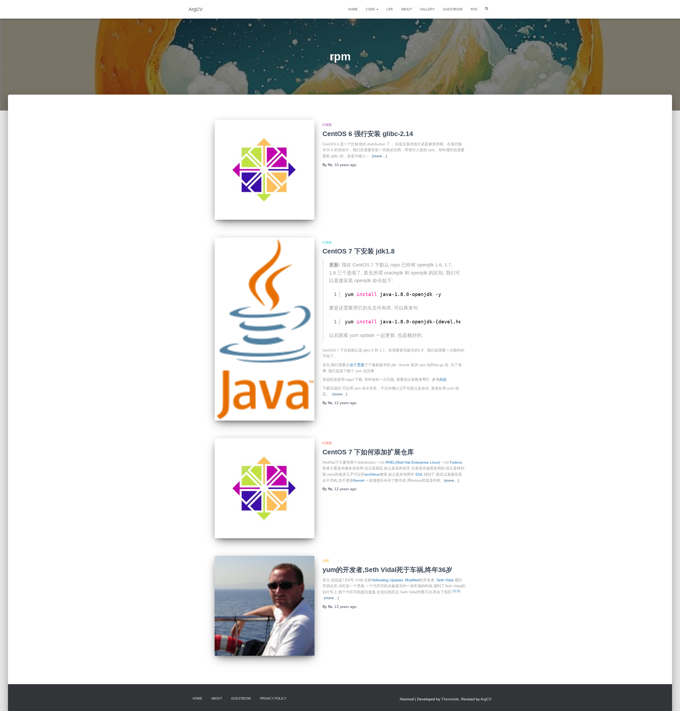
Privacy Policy (273, 698)
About (406, 9)
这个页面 (357, 365)
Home (353, 9)
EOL (419, 474)
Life (389, 9)
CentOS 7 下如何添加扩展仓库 (368, 452)
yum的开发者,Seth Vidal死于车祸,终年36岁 (387, 569)
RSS (474, 9)
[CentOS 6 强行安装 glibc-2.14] (264, 170)
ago (345, 165)
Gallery (427, 9)
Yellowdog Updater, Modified (395, 580)
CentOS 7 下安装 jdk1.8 (358, 251)
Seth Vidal (444, 580)
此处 (443, 379)
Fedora (456, 462)
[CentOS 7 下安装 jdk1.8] (264, 329)
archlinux (372, 474)
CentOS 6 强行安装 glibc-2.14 (367, 133)
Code (371, 9)
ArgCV (486, 699)
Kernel (358, 480)
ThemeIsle (450, 699)
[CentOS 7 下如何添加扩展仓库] (264, 488)
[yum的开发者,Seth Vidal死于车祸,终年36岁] (264, 606)
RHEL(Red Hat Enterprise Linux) (412, 462)
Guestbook (453, 9)
